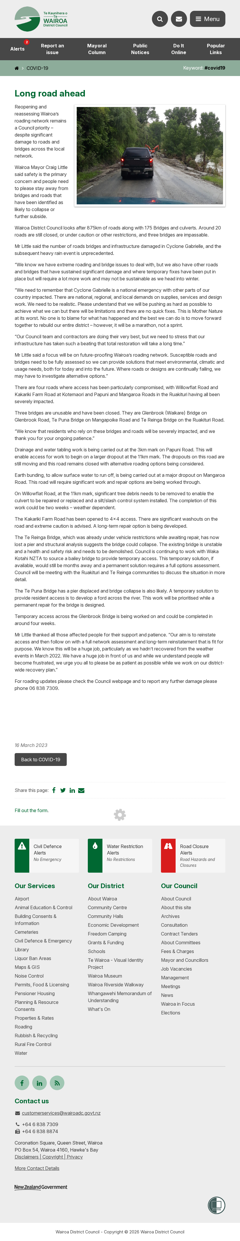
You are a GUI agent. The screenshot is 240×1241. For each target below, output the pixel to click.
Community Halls (105, 916)
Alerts (19, 46)
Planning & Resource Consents (37, 1005)
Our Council (179, 886)
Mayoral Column (97, 49)
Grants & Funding (106, 942)
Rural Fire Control (33, 1044)
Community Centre (107, 907)
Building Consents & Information (35, 919)
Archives (170, 916)
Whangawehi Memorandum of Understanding (120, 996)
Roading (23, 1027)
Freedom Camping (107, 934)
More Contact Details (37, 1168)
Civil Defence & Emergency (43, 941)
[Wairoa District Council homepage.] (41, 19)
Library (22, 949)
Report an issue (52, 49)
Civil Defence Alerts (48, 852)
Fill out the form (31, 810)
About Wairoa (102, 899)
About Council (176, 899)
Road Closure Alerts (197, 855)
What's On (99, 1009)
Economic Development (113, 925)
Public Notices (140, 49)
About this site (176, 907)
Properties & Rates (34, 1018)
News (167, 995)
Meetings (170, 986)
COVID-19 (37, 68)
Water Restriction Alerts (125, 852)
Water (21, 1053)
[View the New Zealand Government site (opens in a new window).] (41, 1187)
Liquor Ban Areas (33, 958)
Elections (170, 1013)
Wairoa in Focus (178, 1004)
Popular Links (216, 49)
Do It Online (178, 49)
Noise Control (29, 976)
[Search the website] (160, 19)
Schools (96, 951)
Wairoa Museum (105, 976)
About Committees (180, 942)
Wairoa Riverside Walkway (116, 985)
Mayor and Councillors (184, 960)
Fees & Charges (177, 951)
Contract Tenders (179, 934)
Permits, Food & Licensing (42, 985)
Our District (106, 886)
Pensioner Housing (35, 993)
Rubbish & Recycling (36, 1035)
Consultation (174, 925)
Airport (22, 899)
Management (175, 978)
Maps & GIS (27, 967)
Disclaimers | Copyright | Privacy (49, 1157)
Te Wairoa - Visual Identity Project (115, 963)
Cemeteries (26, 932)
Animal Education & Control (43, 907)
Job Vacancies (176, 969)
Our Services (35, 886)
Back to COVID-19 (40, 759)
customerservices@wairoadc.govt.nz (61, 1113)
